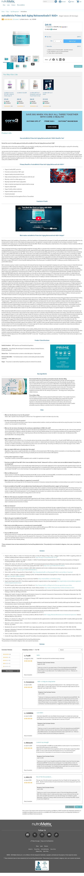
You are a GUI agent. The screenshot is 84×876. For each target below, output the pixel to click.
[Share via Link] (50, 59)
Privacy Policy (36, 849)
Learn (8, 5)
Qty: (52, 41)
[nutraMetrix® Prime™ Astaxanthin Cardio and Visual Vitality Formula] (35, 84)
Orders (72, 1)
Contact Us (30, 849)
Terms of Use (53, 849)
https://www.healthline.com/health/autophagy (49, 578)
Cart (80, 1)
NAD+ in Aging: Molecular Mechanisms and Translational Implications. (60, 614)
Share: (46, 59)
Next (77, 807)
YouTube (49, 834)
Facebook (27, 834)
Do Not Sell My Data (45, 849)
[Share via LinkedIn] (60, 59)
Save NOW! (52, 127)
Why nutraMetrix (21, 5)
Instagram (42, 834)
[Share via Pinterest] (63, 59)
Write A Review (9, 671)
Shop (4, 5)
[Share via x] (57, 59)
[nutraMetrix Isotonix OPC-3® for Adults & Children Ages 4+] (9, 84)
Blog (56, 834)
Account (64, 1)
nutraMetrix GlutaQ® (22, 92)
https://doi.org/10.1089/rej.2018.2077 (16, 576)
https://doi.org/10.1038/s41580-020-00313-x (26, 569)
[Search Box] (56, 1)
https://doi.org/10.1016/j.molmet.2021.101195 (46, 557)
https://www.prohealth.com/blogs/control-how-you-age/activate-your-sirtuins (53, 585)
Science (13, 5)
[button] (63, 27)
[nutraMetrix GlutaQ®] (22, 84)
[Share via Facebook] (53, 59)
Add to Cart (72, 41)
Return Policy (45, 851)
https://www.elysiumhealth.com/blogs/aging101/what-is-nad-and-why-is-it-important (53, 572)
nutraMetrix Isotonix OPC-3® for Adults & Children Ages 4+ (9, 94)
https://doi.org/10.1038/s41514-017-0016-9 (54, 565)
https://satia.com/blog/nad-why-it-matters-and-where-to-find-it (59, 587)
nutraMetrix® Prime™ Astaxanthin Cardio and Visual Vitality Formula (35, 94)
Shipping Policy (39, 851)
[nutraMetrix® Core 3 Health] (48, 84)
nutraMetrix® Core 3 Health (47, 93)
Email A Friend (78, 66)
